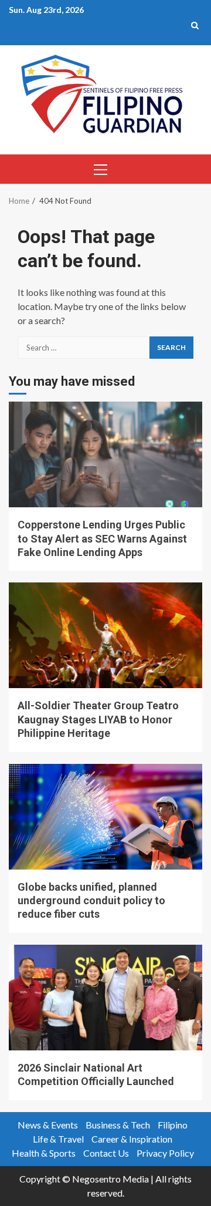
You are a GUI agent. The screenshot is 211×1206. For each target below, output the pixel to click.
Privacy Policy (165, 1152)
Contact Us (106, 1152)
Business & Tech (118, 1124)
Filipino (173, 1124)
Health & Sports (44, 1152)
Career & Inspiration (131, 1138)
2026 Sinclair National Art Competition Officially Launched (105, 997)
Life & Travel (58, 1138)
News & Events (48, 1124)
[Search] (195, 25)
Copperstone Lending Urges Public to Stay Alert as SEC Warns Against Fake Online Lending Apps (105, 454)
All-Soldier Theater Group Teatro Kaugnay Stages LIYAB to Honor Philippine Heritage (105, 635)
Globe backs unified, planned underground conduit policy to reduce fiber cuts (105, 817)
